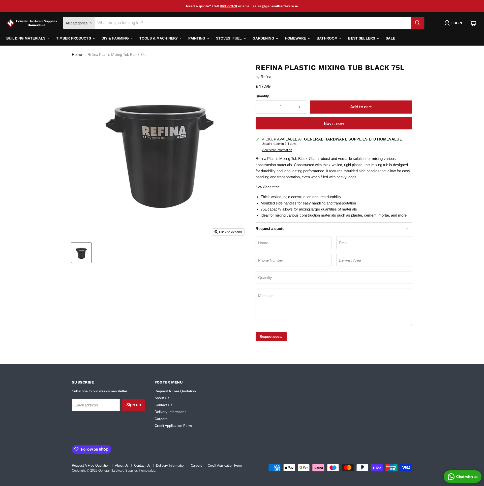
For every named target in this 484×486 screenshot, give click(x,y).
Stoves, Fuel (229, 38)
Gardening (264, 38)
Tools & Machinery (159, 38)
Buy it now (334, 123)
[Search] (417, 23)
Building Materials (26, 38)
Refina (266, 77)
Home (77, 54)
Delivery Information (171, 412)
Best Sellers (362, 38)
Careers (161, 419)
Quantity (262, 96)
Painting (197, 38)
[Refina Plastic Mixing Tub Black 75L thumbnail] (81, 253)
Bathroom (328, 38)
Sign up (133, 404)
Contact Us (163, 405)
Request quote (271, 336)
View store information (277, 150)
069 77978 (228, 6)
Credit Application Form (173, 426)
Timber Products (74, 38)
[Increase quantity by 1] (300, 106)
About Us (162, 398)
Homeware (296, 38)
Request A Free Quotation (175, 391)
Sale (390, 38)
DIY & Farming (116, 38)
